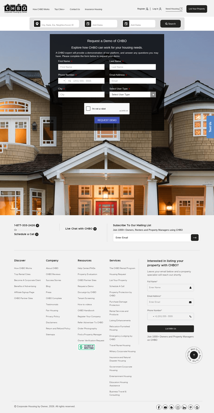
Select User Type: (119, 88)
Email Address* (154, 296)
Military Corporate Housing (123, 351)
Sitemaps (50, 334)
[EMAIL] (195, 237)
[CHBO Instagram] (177, 407)
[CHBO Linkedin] (184, 407)
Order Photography (87, 328)
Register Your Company (89, 316)
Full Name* (152, 281)
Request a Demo (86, 286)
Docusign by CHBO (87, 292)
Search (172, 23)
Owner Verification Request (91, 340)
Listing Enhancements (120, 320)
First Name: (64, 61)
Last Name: (116, 61)
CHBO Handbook (86, 310)
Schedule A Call (117, 286)
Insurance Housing (93, 9)
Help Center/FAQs (86, 268)
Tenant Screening (86, 298)
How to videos (85, 304)
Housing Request (118, 274)
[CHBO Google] (196, 407)
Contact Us (75, 9)
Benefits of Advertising (25, 286)
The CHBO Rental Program (122, 268)
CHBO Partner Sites (23, 298)
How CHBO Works (41, 9)
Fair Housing (52, 310)
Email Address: (117, 74)
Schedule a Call (24, 234)
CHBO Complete (54, 298)
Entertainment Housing (121, 376)
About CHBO (52, 268)
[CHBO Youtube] (165, 407)
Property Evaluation (87, 274)
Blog (48, 286)
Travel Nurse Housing (120, 345)
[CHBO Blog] (171, 407)
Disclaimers (51, 322)
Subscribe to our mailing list (132, 225)
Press (48, 292)
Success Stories (53, 280)
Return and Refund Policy (58, 328)
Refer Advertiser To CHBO (90, 322)
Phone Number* (154, 310)
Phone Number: (66, 74)
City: (60, 88)
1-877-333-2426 (25, 225)
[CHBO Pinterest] (190, 407)
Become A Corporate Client (27, 280)
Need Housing (172, 9)
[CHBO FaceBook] (158, 407)
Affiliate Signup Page (24, 292)
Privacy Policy (53, 316)
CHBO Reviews (53, 274)
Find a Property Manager (90, 334)
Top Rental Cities (22, 274)
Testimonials (52, 304)
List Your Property (197, 9)
